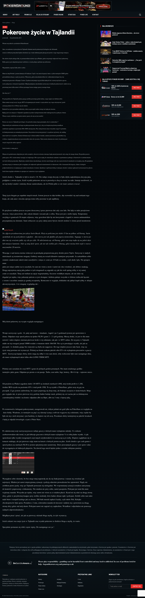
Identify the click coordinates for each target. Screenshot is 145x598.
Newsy (5, 15)
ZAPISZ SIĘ (137, 586)
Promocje (28, 15)
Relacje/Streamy (42, 15)
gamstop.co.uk (68, 564)
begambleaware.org (51, 564)
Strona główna (6, 22)
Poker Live (84, 15)
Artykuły (16, 15)
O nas (79, 579)
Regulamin (80, 586)
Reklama (80, 582)
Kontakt (95, 15)
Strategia (72, 15)
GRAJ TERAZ (137, 87)
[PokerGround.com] (16, 6)
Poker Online (58, 15)
